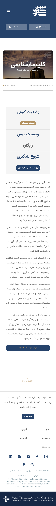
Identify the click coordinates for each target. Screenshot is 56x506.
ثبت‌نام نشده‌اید (28, 123)
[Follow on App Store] (32, 464)
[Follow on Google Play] (24, 464)
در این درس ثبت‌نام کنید (28, 347)
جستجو (42, 27)
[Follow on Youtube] (28, 456)
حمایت (15, 27)
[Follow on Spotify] (19, 456)
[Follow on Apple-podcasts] (10, 456)
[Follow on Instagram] (46, 456)
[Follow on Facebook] (37, 456)
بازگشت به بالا (28, 381)
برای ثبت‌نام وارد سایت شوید (28, 167)
